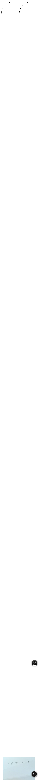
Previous (12, 754)
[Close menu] (35, 2)
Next (26, 754)
